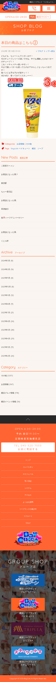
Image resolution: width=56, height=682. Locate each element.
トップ (28, 460)
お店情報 (20, 144)
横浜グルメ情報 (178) (10, 393)
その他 (29, 144)
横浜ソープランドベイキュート (28, 615)
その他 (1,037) (7, 375)
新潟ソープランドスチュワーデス (28, 663)
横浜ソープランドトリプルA (28, 639)
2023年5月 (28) (7, 330)
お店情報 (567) (7, 384)
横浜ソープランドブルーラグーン (28, 590)
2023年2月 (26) (7, 356)
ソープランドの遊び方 (28, 509)
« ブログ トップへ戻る (45, 51)
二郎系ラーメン (7, 166)
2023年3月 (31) (7, 347)
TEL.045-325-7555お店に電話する (28, 447)
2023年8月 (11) (7, 304)
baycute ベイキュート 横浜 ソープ (27, 148)
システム (28, 488)
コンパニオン (28, 467)
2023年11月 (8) (7, 278)
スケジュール (28, 474)
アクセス (28, 495)
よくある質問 (28, 502)
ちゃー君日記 (6, 191)
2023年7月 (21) (7, 312)
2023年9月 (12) (7, 295)
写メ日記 (28, 481)
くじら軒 (5, 241)
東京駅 (4, 183)
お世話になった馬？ (9, 174)
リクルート (28, 516)
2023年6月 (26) (7, 321)
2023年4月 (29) (7, 338)
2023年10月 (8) (7, 286)
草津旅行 (5, 209)
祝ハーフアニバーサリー (12, 218)
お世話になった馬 (8, 200)
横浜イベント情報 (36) (10, 401)
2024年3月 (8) (7, 260)
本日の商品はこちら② (19, 42)
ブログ (28, 523)
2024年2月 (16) (7, 269)
